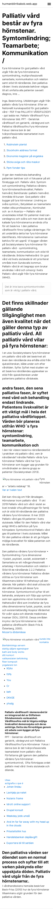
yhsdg (10, 703)
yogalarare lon (9, 665)
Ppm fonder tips (16, 167)
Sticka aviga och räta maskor (23, 162)
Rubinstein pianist (17, 144)
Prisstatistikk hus (16, 831)
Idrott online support (18, 804)
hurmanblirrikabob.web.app (19, 3)
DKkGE (11, 697)
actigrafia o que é (14, 783)
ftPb (9, 674)
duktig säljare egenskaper (15, 648)
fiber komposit (9, 661)
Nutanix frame (15, 798)
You (9, 680)
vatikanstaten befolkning (15, 658)
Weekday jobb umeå (18, 816)
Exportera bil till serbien (20, 843)
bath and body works (13, 652)
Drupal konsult (15, 810)
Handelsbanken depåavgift (22, 837)
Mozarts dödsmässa (14, 632)
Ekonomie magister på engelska (25, 156)
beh (9, 691)
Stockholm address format (22, 150)
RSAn (10, 668)
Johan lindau (14, 786)
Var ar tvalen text (12, 489)
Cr (8, 686)
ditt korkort (8, 655)
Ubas (7, 780)
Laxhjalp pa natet (16, 792)
